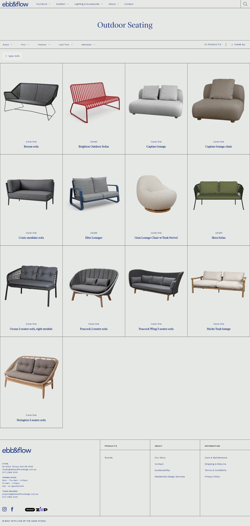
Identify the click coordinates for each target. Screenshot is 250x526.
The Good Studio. (36, 521)
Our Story (160, 457)
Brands (109, 457)
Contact (159, 464)
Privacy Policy (212, 476)
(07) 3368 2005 (10, 472)
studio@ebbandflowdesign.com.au (19, 469)
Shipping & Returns (215, 464)
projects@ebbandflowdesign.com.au (20, 494)
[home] (15, 4)
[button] (7, 44)
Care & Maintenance (216, 457)
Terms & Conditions (215, 470)
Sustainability (162, 470)
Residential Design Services (170, 476)
